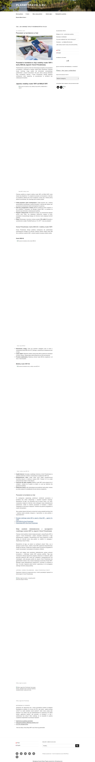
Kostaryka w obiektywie (61, 36)
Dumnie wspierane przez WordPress (60, 753)
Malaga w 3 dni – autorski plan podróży (65, 34)
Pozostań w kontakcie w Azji (27, 33)
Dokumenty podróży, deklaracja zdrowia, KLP (27, 722)
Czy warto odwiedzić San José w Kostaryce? (66, 39)
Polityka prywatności (46, 753)
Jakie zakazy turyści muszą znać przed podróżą (66, 44)
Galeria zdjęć (49, 14)
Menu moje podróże (37, 14)
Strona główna (19, 14)
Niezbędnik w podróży (61, 14)
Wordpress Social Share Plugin (40, 761)
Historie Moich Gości (21, 17)
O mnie (27, 14)
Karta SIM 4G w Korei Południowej (24, 521)
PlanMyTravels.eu (31, 5)
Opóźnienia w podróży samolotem (24, 721)
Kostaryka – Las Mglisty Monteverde (64, 42)
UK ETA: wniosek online (22, 724)
